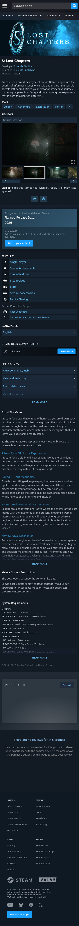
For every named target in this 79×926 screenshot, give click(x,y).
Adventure (24, 106)
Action (8, 106)
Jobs (38, 812)
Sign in (6, 187)
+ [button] (69, 106)
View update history (14, 378)
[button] (8, 15)
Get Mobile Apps (19, 914)
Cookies (11, 863)
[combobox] (41, 6)
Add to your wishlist (19, 243)
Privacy (11, 845)
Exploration (42, 106)
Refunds (12, 869)
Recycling (41, 824)
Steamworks (14, 818)
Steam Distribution (17, 824)
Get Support (43, 857)
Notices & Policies (17, 857)
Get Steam (42, 845)
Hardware (41, 818)
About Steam (14, 806)
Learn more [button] (66, 351)
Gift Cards (12, 830)
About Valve (43, 806)
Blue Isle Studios (23, 66)
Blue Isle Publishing (24, 69)
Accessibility (14, 851)
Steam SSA (13, 812)
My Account (43, 863)
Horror (59, 106)
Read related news (14, 386)
